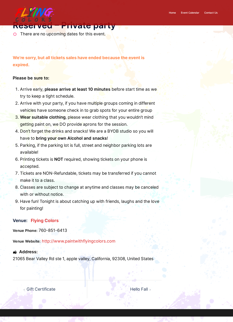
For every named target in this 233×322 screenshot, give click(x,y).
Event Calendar (190, 12)
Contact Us (211, 12)
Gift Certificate (41, 289)
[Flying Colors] (35, 12)
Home (172, 12)
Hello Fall (139, 289)
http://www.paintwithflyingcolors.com (78, 241)
